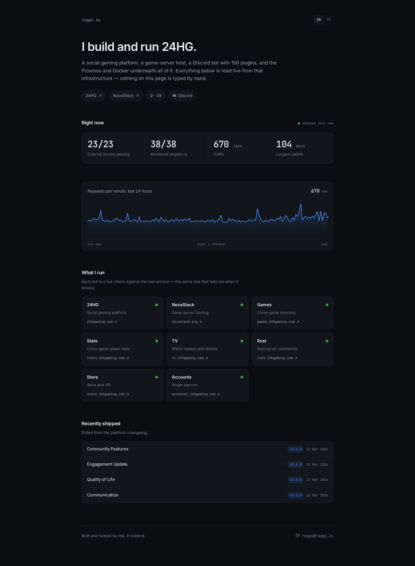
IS (329, 20)
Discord (185, 95)
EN (319, 20)
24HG (91, 95)
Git (158, 95)
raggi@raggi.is (317, 535)
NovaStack (123, 95)
